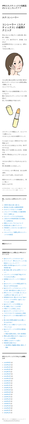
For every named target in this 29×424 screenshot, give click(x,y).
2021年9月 (7, 381)
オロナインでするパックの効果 (13, 209)
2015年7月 (7, 410)
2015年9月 (7, 408)
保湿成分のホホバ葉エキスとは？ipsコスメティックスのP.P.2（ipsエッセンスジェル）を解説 (15, 299)
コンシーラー (12, 190)
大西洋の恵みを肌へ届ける (11, 205)
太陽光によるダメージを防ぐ (12, 340)
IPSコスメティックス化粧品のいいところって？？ (14, 7)
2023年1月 (7, 371)
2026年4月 (7, 365)
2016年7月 (7, 396)
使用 (17, 190)
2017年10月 (7, 390)
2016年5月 (7, 399)
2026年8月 (7, 362)
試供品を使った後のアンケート (13, 225)
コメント (21, 190)
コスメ (13, 188)
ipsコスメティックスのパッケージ (14, 311)
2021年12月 (7, 378)
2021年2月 (7, 385)
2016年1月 (7, 403)
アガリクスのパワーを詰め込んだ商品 (15, 313)
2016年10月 (7, 392)
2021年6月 (7, 383)
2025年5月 (7, 367)
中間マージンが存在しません (12, 308)
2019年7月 (7, 387)
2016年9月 (7, 394)
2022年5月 (7, 376)
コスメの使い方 (18, 188)
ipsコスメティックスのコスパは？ (14, 258)
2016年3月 (7, 401)
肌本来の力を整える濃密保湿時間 (13, 207)
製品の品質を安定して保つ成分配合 (15, 334)
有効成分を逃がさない (10, 343)
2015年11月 (7, 406)
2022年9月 (7, 374)
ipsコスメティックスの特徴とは (13, 304)
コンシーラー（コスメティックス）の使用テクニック (13, 27)
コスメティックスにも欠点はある (13, 216)
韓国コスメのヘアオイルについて (13, 223)
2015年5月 (7, 412)
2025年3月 (7, 369)
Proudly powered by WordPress (12, 421)
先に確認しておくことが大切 (12, 306)
